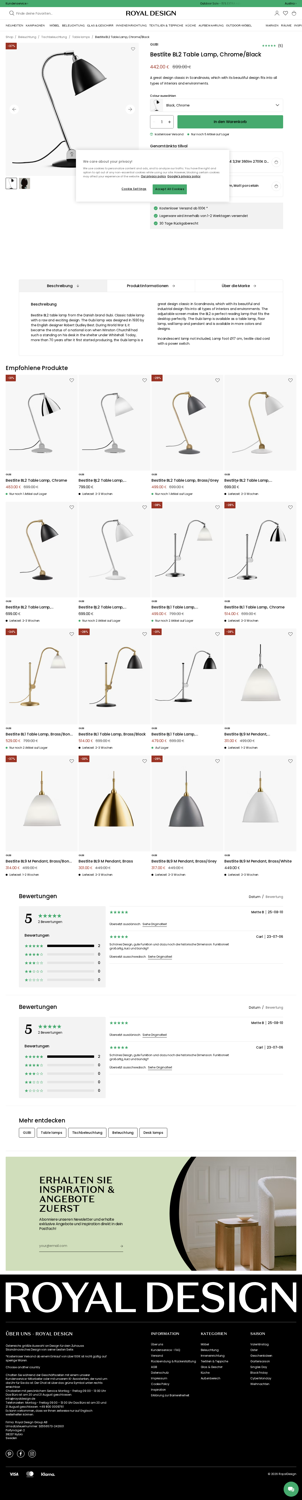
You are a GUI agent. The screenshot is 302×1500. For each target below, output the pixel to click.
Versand (157, 1355)
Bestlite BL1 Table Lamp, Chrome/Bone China (173, 607)
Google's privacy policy (184, 176)
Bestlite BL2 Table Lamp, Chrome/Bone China (101, 481)
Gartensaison (260, 1361)
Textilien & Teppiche (214, 1361)
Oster (253, 1350)
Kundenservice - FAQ (165, 1350)
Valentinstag (259, 1344)
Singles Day (258, 1367)
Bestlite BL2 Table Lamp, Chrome (36, 481)
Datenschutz (160, 1372)
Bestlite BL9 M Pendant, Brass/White (257, 861)
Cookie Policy (160, 1384)
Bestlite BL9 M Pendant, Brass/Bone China (38, 861)
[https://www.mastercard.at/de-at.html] (30, 1474)
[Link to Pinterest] (9, 1453)
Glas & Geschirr (212, 1367)
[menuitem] (14, 25)
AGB (154, 1367)
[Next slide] (130, 109)
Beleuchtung (210, 1350)
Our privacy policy (153, 176)
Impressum (159, 1378)
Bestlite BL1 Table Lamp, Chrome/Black (173, 734)
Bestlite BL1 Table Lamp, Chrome (254, 607)
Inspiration (158, 1389)
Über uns (157, 1344)
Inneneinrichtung (213, 1355)
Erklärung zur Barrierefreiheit (170, 1395)
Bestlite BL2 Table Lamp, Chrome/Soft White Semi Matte (108, 607)
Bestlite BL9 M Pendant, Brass (106, 861)
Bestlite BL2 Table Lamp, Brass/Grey (184, 481)
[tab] (63, 286)
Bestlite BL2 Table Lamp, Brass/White (246, 481)
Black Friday (259, 1372)
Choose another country (23, 1367)
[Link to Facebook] (21, 1453)
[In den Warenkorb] (276, 162)
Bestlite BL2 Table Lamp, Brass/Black (28, 607)
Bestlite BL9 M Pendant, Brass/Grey (184, 861)
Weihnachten (259, 1384)
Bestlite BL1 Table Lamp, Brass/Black (112, 734)
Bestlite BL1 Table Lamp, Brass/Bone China (39, 734)
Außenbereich (210, 1378)
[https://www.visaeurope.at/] (13, 1474)
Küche (205, 1372)
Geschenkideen (261, 1355)
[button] (290, 3)
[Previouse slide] (14, 109)
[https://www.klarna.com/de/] (48, 1474)
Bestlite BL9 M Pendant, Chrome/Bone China (245, 734)
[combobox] (290, 3)
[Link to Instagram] (32, 1453)
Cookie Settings (134, 189)
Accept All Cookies (169, 189)
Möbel (205, 1344)
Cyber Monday (260, 1378)
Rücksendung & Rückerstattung (173, 1361)
